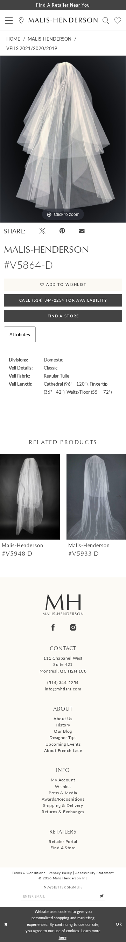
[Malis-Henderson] (63, 20)
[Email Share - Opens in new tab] (82, 231)
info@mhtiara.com (63, 688)
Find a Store (63, 847)
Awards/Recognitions (63, 799)
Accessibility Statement (94, 872)
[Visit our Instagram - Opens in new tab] (73, 628)
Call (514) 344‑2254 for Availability (63, 300)
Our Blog (63, 731)
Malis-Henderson (49, 38)
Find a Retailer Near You (63, 5)
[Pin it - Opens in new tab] (62, 231)
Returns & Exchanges (63, 811)
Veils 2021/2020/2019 (31, 48)
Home (13, 38)
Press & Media (63, 792)
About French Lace (63, 750)
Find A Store (63, 315)
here (62, 937)
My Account (63, 779)
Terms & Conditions (28, 872)
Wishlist (63, 786)
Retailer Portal (63, 841)
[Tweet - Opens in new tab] (42, 231)
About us (63, 718)
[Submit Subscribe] (101, 896)
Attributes (19, 334)
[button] (8, 20)
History (63, 724)
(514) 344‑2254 (63, 682)
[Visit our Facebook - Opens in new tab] (52, 628)
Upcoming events (63, 744)
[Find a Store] (21, 20)
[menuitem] (8, 20)
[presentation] (34, 497)
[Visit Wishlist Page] (117, 20)
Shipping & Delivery (63, 805)
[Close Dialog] (5, 924)
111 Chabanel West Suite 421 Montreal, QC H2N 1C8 (63, 664)
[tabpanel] (63, 139)
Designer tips (62, 737)
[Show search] (106, 20)
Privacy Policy (60, 872)
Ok (119, 924)
